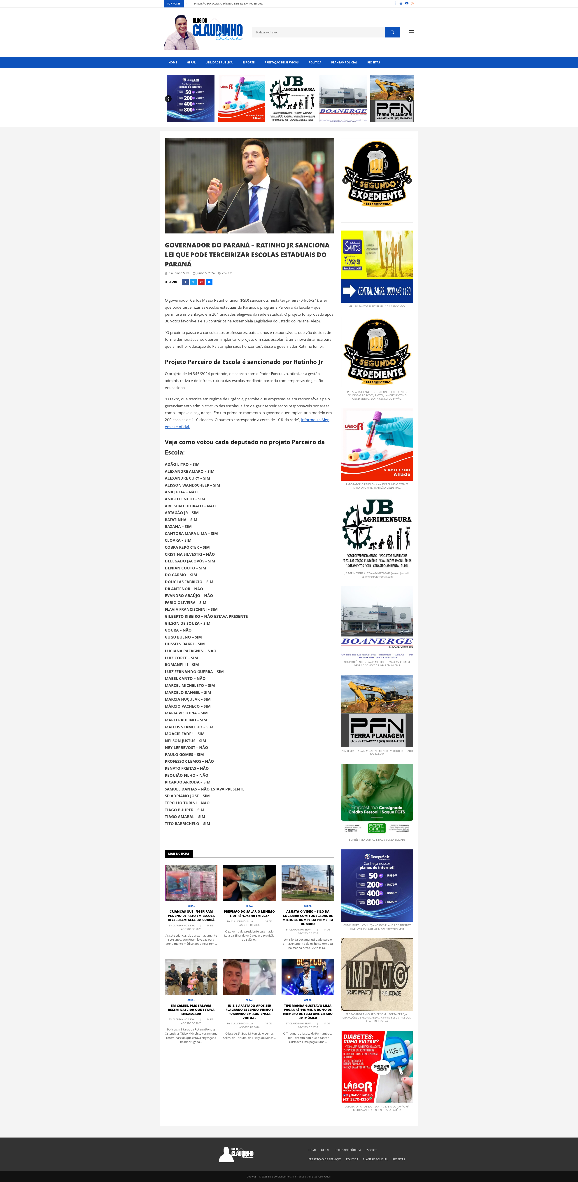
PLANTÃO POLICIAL (344, 62)
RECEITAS (373, 62)
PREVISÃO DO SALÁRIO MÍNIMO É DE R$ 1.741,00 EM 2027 (249, 913)
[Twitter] (193, 282)
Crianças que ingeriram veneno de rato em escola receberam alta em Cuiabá (191, 915)
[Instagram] (401, 4)
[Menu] (411, 32)
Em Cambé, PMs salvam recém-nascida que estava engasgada (191, 1009)
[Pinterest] (201, 282)
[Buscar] (392, 32)
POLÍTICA (315, 62)
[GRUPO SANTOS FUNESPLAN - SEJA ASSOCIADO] (377, 267)
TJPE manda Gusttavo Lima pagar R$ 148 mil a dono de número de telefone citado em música (308, 1011)
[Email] (406, 4)
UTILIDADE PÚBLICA (219, 62)
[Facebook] (395, 4)
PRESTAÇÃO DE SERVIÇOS (282, 62)
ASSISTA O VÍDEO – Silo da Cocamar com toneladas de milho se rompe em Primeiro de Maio (256, 3)
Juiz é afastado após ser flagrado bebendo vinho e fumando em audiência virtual (249, 1011)
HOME (173, 62)
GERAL (191, 62)
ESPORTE (248, 62)
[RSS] (412, 4)
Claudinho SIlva (179, 273)
